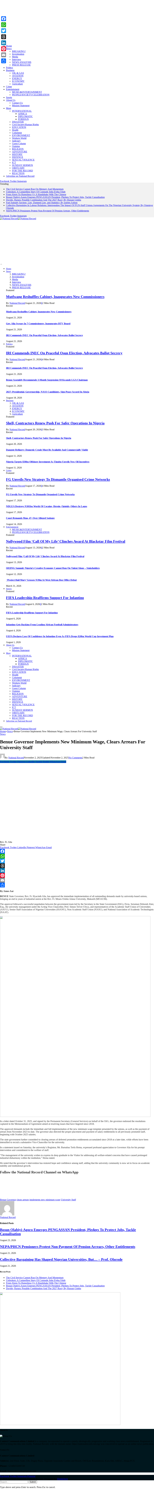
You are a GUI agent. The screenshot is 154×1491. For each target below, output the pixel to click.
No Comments (75, 757)
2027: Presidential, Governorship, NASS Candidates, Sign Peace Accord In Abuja (47, 392)
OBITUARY (18, 168)
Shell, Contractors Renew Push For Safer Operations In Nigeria (55, 423)
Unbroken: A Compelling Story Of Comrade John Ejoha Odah (35, 191)
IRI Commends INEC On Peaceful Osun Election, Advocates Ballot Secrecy (44, 335)
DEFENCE (17, 157)
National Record (17, 303)
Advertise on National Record (20, 176)
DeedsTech (62, 1479)
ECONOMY (18, 81)
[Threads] (77, 865)
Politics (9, 67)
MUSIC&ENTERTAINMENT (27, 92)
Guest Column (19, 143)
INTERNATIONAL (22, 111)
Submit (33, 1482)
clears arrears (23, 1199)
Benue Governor (8, 1199)
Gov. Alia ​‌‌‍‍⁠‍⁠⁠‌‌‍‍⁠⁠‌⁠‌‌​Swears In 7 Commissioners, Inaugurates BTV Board (38, 323)
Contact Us (17, 103)
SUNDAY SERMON (22, 165)
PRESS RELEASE (21, 65)
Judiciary (16, 141)
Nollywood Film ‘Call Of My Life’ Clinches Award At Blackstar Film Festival (65, 541)
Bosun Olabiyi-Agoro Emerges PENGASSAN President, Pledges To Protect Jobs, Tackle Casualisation (55, 197)
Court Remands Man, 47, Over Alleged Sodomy (30, 518)
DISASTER (18, 122)
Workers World (19, 138)
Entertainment (12, 89)
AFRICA (22, 113)
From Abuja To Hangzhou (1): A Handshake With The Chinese (36, 194)
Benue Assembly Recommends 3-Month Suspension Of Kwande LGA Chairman (47, 380)
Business (10, 70)
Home (9, 46)
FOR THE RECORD (22, 170)
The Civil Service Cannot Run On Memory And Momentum (34, 189)
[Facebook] (77, 851)
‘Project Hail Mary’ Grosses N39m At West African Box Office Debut (41, 580)
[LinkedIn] (77, 870)
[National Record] (18, 218)
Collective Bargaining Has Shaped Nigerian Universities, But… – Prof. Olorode (61, 1259)
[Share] (77, 885)
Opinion (16, 146)
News (9, 48)
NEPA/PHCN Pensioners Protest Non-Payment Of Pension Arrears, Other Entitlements (47, 210)
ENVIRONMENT (21, 135)
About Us (10, 100)
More (8, 108)
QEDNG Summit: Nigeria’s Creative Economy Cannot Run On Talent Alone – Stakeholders (53, 568)
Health (15, 130)
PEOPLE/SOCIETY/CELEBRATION (30, 94)
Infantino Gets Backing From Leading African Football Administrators (42, 624)
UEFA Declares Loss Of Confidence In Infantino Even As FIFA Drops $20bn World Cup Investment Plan (60, 636)
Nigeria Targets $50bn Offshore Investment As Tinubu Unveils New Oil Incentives (47, 461)
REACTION (18, 173)
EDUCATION (19, 127)
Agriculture (17, 84)
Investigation (18, 54)
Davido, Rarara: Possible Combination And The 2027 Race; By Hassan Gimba (43, 200)
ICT (14, 162)
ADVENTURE (19, 151)
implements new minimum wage (44, 1199)
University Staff (68, 1199)
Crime (9, 86)
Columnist (17, 132)
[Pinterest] (77, 875)
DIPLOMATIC (25, 116)
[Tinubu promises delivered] (60, 1424)
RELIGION (18, 149)
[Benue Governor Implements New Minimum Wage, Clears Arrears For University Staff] (58, 839)
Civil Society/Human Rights (25, 124)
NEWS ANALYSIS (21, 62)
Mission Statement (20, 105)
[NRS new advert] (75, 1116)
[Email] (77, 880)
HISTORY (17, 154)
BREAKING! (19, 51)
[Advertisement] (77, 21)
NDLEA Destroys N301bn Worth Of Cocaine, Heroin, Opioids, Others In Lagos (46, 506)
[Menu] (1, 264)
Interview (16, 59)
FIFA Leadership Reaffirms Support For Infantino (45, 598)
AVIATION (17, 75)
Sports (9, 97)
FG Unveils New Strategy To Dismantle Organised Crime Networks (58, 479)
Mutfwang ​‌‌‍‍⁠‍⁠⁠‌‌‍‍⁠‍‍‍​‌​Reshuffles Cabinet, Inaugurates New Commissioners (55, 297)
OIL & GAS (18, 73)
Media (15, 56)
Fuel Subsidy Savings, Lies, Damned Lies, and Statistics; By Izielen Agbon (41, 202)
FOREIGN (23, 119)
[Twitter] (77, 861)
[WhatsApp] (77, 856)
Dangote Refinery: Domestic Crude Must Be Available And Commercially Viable (47, 450)
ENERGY (17, 78)
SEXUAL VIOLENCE (23, 160)
